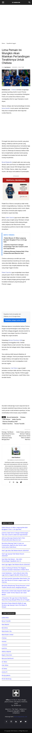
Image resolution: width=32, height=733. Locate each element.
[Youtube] (25, 721)
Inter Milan (5, 665)
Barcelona (5, 628)
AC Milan (4, 662)
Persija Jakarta (6, 675)
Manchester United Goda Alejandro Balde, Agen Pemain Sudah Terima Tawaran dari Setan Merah (16, 592)
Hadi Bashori (7, 67)
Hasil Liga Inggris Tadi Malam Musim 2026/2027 (16, 564)
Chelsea (13, 89)
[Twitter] (21, 482)
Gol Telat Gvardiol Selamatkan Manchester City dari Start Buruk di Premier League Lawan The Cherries (16, 580)
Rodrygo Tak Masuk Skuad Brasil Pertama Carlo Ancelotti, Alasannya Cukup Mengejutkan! (8, 435)
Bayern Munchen (7, 655)
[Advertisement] (16, 23)
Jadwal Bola (5, 617)
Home (3, 43)
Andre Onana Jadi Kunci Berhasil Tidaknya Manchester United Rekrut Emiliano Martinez (23, 435)
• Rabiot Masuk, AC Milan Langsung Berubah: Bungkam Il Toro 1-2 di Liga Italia (15, 240)
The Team (15, 709)
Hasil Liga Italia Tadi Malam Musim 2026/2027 (15, 550)
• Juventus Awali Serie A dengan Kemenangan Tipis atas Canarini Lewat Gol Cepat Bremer (16, 246)
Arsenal (4, 641)
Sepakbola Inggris (11, 43)
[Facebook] (10, 482)
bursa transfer (6, 108)
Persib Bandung (6, 679)
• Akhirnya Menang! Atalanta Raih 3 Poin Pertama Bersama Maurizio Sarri (16, 252)
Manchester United (7, 634)
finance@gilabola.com (20, 716)
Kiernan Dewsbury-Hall (15, 340)
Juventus (4, 648)
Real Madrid (5, 624)
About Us (8, 709)
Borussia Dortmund (7, 658)
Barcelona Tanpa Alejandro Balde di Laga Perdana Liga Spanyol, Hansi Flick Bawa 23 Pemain (14, 605)
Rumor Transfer (20, 423)
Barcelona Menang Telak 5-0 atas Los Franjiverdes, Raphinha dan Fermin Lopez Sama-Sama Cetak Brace (14, 545)
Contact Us (22, 709)
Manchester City (6, 631)
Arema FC (4, 672)
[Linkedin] (17, 482)
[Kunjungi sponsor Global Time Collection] (16, 189)
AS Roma (4, 668)
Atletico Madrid (6, 651)
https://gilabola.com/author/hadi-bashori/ (16, 460)
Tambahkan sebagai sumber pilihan (15, 320)
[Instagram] (14, 482)
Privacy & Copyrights (13, 711)
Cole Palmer (14, 368)
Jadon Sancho (10, 217)
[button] (29, 2)
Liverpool (4, 645)
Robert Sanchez (6, 272)
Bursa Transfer (6, 621)
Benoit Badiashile (7, 162)
